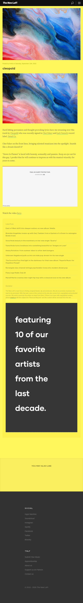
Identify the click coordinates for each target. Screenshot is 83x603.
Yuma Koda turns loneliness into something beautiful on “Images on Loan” (36, 245)
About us (28, 566)
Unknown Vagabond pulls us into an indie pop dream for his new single (35, 255)
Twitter (27, 535)
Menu (79, 3)
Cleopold (14, 133)
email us (13, 297)
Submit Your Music (32, 557)
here (19, 213)
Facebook (29, 531)
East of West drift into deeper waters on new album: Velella (30, 228)
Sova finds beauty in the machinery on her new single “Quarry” (31, 241)
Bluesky (28, 540)
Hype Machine (30, 514)
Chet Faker (47, 133)
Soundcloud (29, 518)
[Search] (73, 3)
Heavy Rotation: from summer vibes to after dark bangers (30, 250)
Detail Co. (12, 136)
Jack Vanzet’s (62, 133)
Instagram (29, 523)
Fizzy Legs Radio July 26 (16, 273)
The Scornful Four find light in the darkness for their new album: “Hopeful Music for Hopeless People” (40, 261)
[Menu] (78, 3)
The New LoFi (10, 3)
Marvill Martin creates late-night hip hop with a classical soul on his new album (38, 278)
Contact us (29, 574)
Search (72, 3)
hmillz (11, 63)
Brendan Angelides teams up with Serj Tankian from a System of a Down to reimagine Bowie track (41, 234)
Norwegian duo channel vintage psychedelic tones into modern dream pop (37, 268)
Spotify (27, 527)
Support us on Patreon (34, 570)
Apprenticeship (31, 561)
